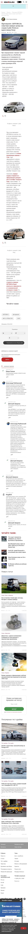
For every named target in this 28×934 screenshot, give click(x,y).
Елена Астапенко (13, 19)
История (16, 861)
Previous (5, 106)
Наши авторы (17, 847)
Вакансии (16, 881)
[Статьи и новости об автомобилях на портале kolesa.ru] (9, 2)
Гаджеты (16, 866)
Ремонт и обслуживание (20, 863)
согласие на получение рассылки (14, 712)
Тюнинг (16, 858)
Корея (2, 893)
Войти (7, 359)
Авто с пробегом (18, 856)
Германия (3, 887)
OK (23, 928)
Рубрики (3, 853)
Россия (2, 880)
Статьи (2, 858)
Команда (3, 844)
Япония (2, 890)
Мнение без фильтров (6, 871)
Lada (18, 318)
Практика (3, 863)
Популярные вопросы (6, 869)
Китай (2, 882)
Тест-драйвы (4, 861)
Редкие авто (17, 869)
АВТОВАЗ (5, 314)
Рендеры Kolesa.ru (19, 871)
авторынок (16, 314)
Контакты (3, 847)
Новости (8, 12)
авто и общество (8, 318)
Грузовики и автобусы (6, 866)
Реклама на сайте (19, 844)
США (2, 885)
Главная (3, 12)
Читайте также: (8, 533)
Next (23, 106)
